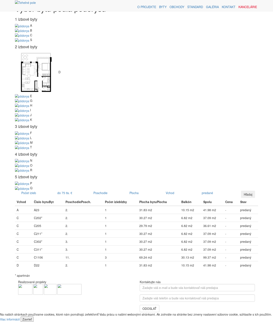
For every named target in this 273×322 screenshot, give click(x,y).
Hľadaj (248, 194)
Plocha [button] (134, 193)
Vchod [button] (170, 193)
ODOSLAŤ (149, 308)
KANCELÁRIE (247, 7)
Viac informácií (10, 319)
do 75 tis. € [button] (64, 193)
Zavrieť (27, 319)
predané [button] (207, 193)
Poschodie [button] (100, 193)
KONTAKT (228, 7)
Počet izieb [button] (28, 193)
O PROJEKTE (146, 7)
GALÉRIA (212, 7)
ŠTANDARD (195, 7)
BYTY (163, 7)
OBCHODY (177, 7)
